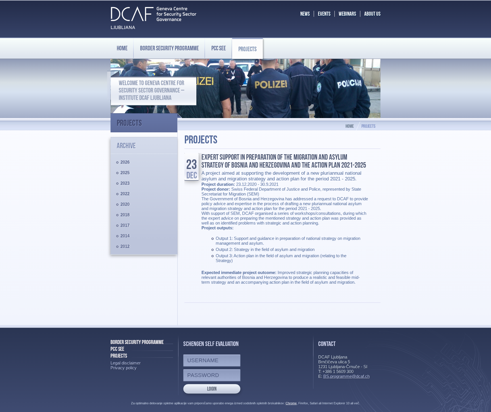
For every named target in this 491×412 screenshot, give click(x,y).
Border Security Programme (137, 342)
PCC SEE (218, 48)
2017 (125, 225)
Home (122, 48)
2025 (125, 172)
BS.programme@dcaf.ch (346, 376)
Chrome (291, 403)
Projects (247, 49)
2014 (125, 235)
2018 (125, 214)
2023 (125, 183)
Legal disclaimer (126, 362)
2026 (125, 162)
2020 (125, 204)
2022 (125, 193)
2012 (125, 246)
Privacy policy (124, 367)
